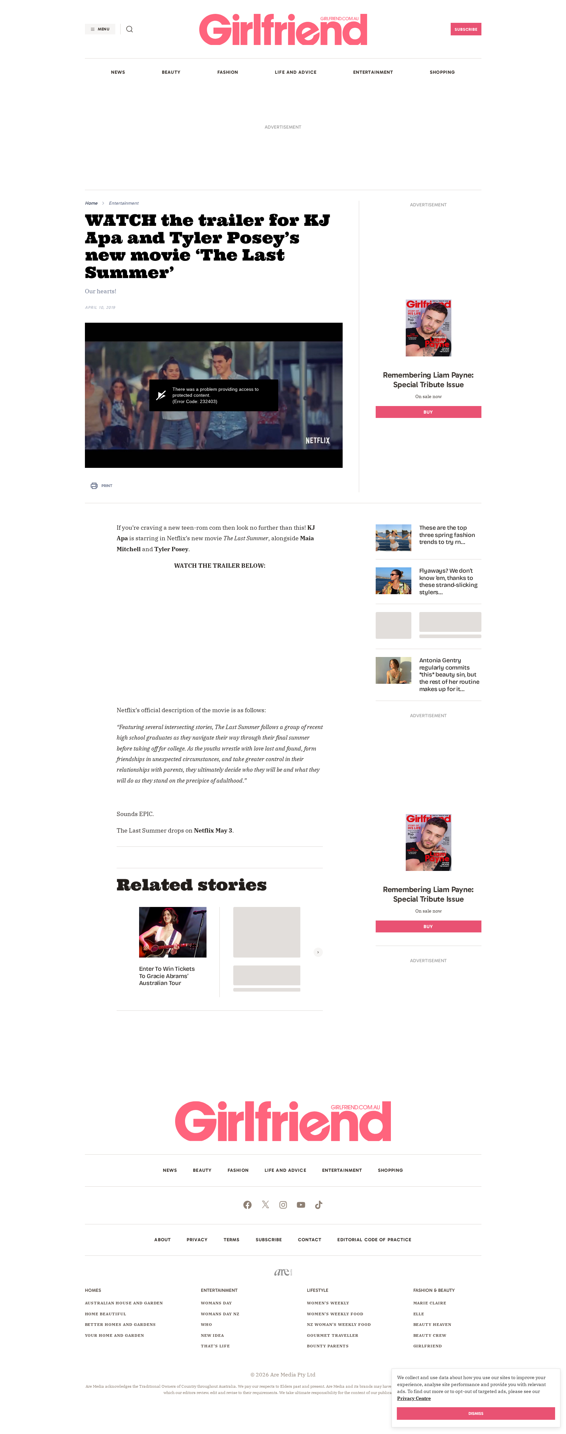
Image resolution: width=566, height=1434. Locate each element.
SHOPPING (442, 72)
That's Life (215, 1255)
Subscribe (466, 29)
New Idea (212, 1244)
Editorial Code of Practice (374, 1149)
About (162, 1149)
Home (91, 112)
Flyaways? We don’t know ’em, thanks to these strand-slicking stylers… (448, 491)
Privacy (197, 1149)
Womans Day (216, 1212)
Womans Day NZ (220, 1223)
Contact (310, 1149)
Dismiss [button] (476, 1413)
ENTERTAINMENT (373, 72)
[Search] (129, 29)
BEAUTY (171, 72)
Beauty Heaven (432, 1233)
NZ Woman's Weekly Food (339, 1233)
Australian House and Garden (124, 1212)
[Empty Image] (393, 534)
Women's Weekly (328, 1212)
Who (206, 1233)
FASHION (228, 72)
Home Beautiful (105, 1223)
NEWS (118, 72)
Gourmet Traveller (332, 1244)
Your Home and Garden (114, 1244)
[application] (214, 304)
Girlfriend (427, 1255)
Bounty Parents (328, 1255)
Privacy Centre (414, 1398)
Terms (232, 1149)
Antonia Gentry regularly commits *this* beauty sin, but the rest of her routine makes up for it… (449, 584)
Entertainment (123, 112)
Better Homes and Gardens (120, 1233)
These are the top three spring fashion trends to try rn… (447, 444)
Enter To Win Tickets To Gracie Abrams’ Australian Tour (167, 885)
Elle (419, 1223)
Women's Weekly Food (335, 1223)
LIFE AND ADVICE (296, 72)
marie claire (430, 1212)
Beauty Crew (430, 1244)
